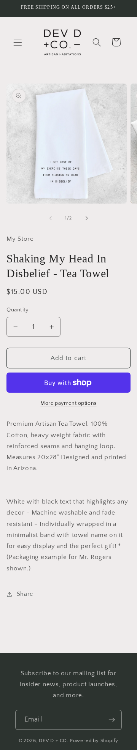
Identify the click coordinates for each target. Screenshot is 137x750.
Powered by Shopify (94, 740)
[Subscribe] (111, 720)
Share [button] (25, 594)
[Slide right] (86, 218)
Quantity (17, 309)
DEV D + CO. (53, 740)
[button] (17, 42)
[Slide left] (50, 218)
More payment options (68, 403)
